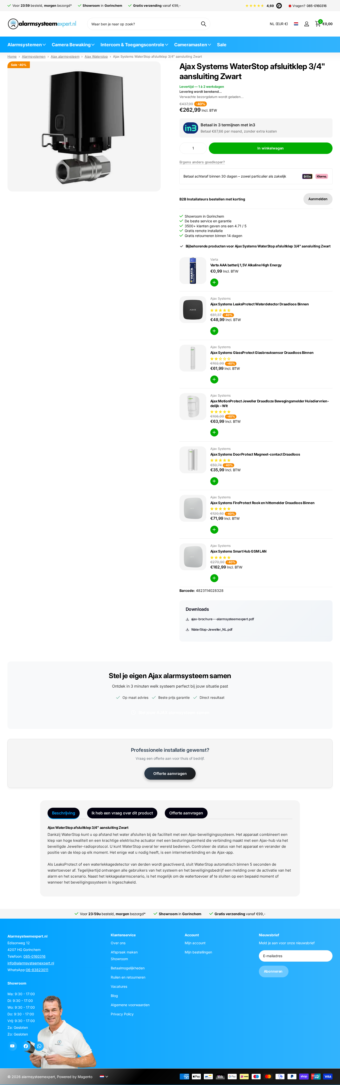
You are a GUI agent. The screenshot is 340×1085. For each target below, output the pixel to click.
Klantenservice (123, 935)
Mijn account (195, 943)
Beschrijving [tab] (63, 812)
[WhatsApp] (39, 1046)
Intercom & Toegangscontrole (132, 44)
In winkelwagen (270, 148)
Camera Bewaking (71, 44)
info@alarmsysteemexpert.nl (30, 963)
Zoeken (203, 24)
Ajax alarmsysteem (65, 56)
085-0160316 (317, 5)
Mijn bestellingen (198, 952)
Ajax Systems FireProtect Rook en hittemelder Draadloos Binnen (262, 503)
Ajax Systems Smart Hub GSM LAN (238, 551)
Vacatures (119, 986)
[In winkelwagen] (214, 282)
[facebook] (25, 1046)
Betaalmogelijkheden (128, 968)
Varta (214, 259)
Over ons (118, 943)
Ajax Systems (220, 298)
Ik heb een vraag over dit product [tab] (122, 812)
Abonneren (274, 971)
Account (192, 935)
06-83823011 (37, 970)
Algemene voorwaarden (130, 1005)
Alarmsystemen (24, 44)
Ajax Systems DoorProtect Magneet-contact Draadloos (255, 454)
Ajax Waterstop (96, 56)
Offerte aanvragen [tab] (186, 812)
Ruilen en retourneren (128, 977)
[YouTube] (12, 1046)
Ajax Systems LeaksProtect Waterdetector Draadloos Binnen (259, 304)
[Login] (306, 24)
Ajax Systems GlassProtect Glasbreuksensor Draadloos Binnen (262, 352)
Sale (222, 44)
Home (12, 56)
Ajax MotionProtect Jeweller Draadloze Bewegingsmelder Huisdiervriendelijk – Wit (269, 403)
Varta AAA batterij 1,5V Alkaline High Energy (246, 265)
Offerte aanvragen (170, 773)
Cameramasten (190, 44)
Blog (114, 995)
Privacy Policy (122, 1014)
